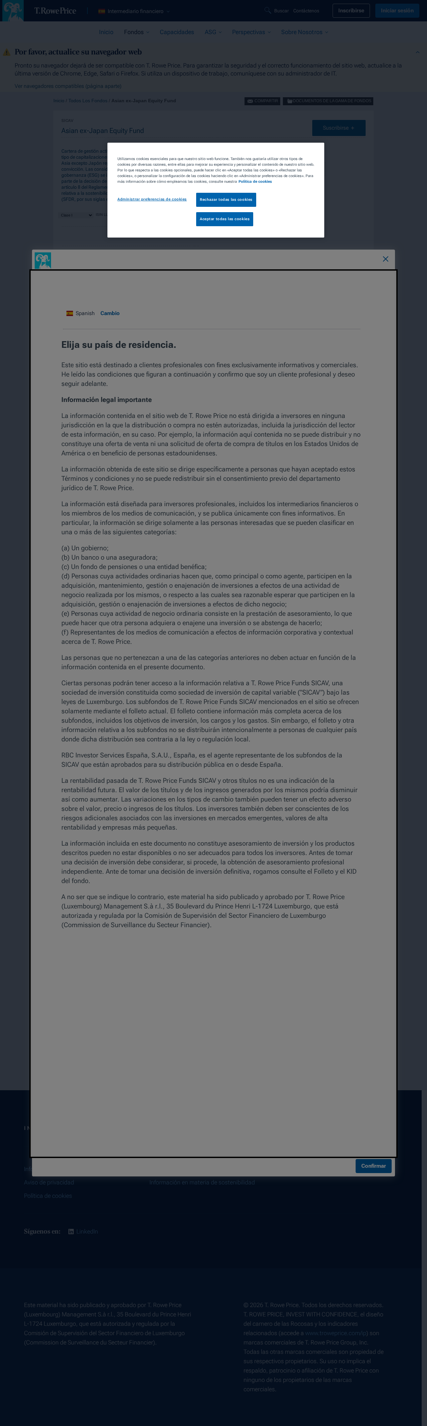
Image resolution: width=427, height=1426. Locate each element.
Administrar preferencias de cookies (152, 199)
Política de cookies (255, 181)
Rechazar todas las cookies (226, 199)
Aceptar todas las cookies (225, 219)
